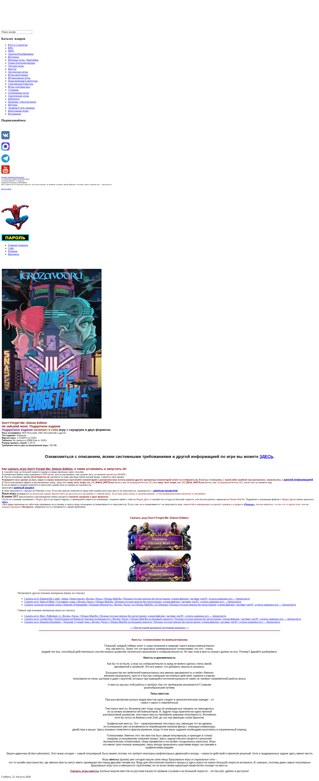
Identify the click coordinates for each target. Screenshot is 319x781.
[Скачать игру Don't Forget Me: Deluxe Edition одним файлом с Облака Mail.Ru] (159, 549)
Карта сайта (6, 189)
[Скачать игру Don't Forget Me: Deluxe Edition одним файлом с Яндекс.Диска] (159, 580)
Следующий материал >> (174, 627)
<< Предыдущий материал (145, 627)
